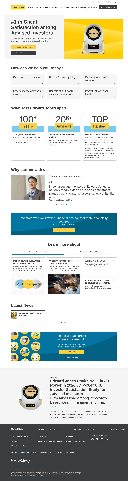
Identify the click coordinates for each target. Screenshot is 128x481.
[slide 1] (61, 205)
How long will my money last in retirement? (29, 314)
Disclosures (42, 437)
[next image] (71, 205)
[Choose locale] (112, 2)
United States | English (104, 2)
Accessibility (59, 452)
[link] (28, 79)
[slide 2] (64, 205)
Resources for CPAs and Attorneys (50, 441)
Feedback (14, 452)
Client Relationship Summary (75, 441)
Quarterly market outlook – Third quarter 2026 (62, 262)
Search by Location (71, 358)
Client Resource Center (19, 446)
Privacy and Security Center (28, 452)
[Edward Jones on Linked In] (97, 439)
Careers (14, 441)
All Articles (64, 323)
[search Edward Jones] (115, 2)
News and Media (70, 437)
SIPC (41, 469)
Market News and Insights (78, 7)
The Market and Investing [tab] (38, 252)
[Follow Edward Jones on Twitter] (102, 439)
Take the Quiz (71, 352)
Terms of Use (70, 452)
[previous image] (57, 205)
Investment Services (64, 7)
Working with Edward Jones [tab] (90, 252)
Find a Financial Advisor (107, 7)
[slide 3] (67, 205)
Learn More (53, 406)
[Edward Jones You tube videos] (107, 439)
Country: (94, 2)
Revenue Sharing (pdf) (46, 452)
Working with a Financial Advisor (48, 7)
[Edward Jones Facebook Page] (92, 439)
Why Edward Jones (33, 7)
